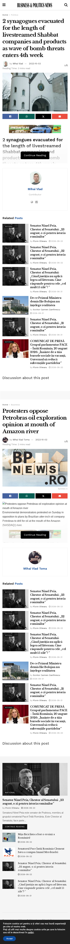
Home (5, 15)
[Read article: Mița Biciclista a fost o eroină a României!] (8, 837)
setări (31, 932)
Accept (9, 938)
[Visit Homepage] (35, 5)
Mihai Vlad (18, 63)
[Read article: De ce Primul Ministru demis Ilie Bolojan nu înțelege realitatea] (15, 305)
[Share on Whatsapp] (27, 116)
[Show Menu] (4, 5)
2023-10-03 (35, 63)
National (9, 226)
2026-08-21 (56, 291)
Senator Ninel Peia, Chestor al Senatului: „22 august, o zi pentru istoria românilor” (42, 867)
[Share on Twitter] (43, 116)
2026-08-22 (56, 263)
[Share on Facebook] (10, 116)
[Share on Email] (60, 116)
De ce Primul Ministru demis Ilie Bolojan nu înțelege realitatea (45, 301)
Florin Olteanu (40, 241)
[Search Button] (66, 5)
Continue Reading (16, 826)
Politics (14, 15)
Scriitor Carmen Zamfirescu (46, 309)
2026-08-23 (56, 241)
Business (15, 405)
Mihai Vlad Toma (21, 439)
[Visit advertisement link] (35, 129)
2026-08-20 (56, 367)
